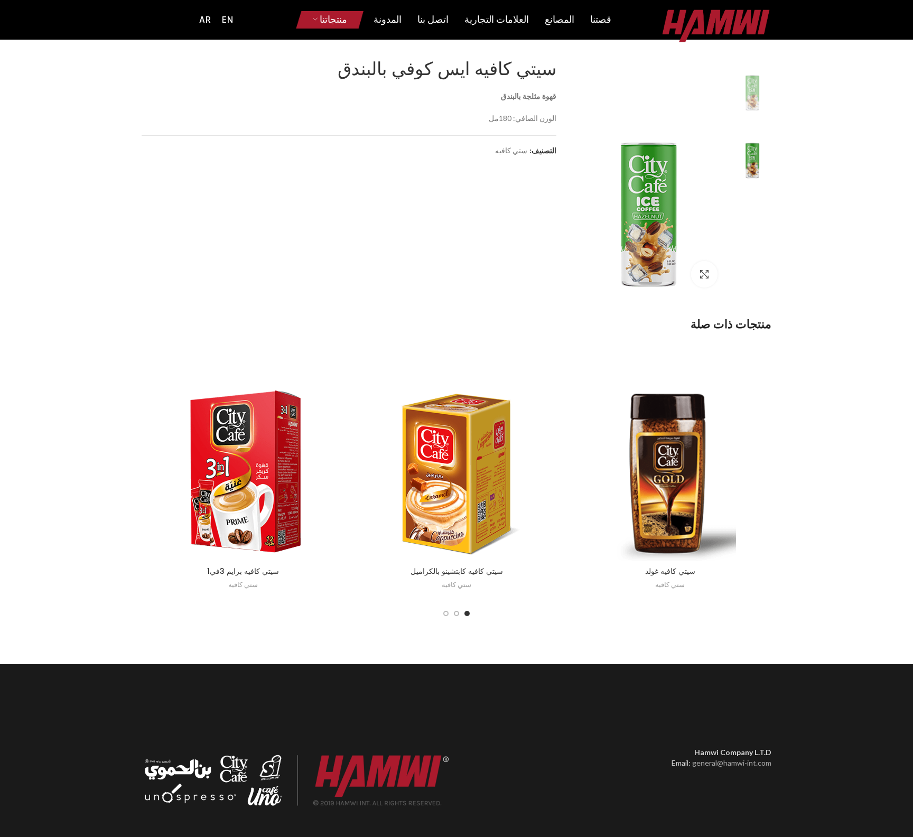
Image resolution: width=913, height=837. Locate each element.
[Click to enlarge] (704, 274)
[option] (752, 83)
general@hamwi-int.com (731, 762)
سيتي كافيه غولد (670, 571)
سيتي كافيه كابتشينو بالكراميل (457, 571)
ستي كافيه (511, 150)
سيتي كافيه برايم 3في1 (243, 571)
